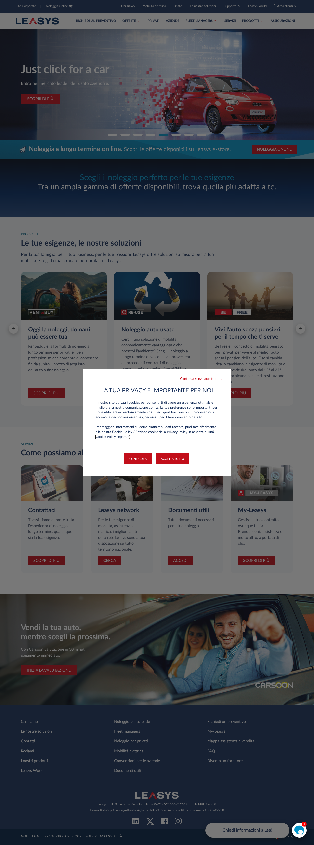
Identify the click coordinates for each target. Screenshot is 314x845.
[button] (201, 379)
